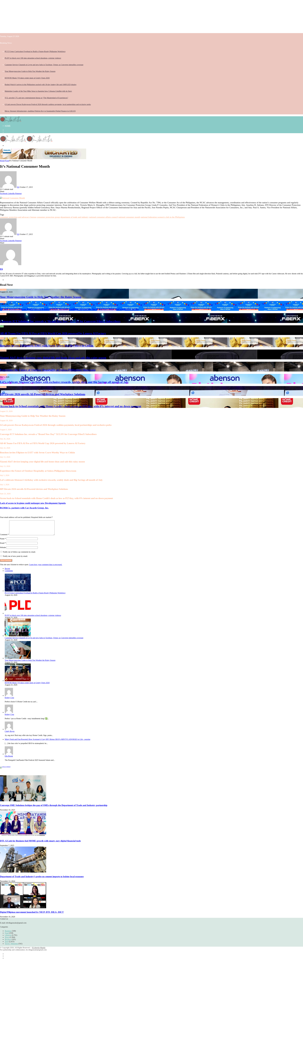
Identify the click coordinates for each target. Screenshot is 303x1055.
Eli (18, 187)
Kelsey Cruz (9, 698)
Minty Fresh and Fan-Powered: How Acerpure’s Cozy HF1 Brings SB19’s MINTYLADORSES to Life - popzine (47, 739)
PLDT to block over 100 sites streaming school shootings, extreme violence (33, 58)
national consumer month (129, 217)
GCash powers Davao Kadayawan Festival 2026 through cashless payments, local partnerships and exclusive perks (48, 104)
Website (3, 547)
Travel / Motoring (11, 944)
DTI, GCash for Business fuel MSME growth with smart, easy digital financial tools (40, 841)
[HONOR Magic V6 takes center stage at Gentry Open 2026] (18, 681)
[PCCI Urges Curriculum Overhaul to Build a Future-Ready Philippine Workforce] (18, 591)
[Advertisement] (71, 16)
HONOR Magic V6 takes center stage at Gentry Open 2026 (27, 78)
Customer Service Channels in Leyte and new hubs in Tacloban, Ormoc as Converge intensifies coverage (44, 65)
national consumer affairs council (103, 217)
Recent (7, 569)
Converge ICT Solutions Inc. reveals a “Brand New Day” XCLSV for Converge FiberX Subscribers (60, 321)
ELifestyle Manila (38, 948)
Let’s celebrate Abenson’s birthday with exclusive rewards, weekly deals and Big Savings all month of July (64, 382)
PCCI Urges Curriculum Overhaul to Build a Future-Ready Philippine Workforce (35, 51)
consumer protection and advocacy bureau (18, 217)
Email (3, 543)
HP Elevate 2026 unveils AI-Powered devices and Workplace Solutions (42, 394)
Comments (9, 571)
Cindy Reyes (9, 731)
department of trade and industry (74, 217)
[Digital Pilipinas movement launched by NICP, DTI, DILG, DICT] (23, 908)
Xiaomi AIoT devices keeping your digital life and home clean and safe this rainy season (53, 357)
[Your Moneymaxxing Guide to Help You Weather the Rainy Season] (18, 658)
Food (7, 161)
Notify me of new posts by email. (15, 556)
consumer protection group (48, 217)
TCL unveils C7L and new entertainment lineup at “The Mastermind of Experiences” (36, 98)
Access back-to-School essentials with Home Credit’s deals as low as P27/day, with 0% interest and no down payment (70, 406)
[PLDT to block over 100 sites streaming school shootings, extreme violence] (18, 613)
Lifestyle (3, 290)
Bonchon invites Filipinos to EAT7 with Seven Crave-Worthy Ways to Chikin (47, 345)
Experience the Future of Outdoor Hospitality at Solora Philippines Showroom (48, 369)
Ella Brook (9, 756)
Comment (4, 535)
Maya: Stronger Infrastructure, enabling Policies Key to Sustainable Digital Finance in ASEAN (40, 111)
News (7, 937)
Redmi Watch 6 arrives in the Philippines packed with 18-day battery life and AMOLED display (40, 85)
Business (8, 931)
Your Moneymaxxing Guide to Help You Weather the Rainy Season (30, 71)
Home (7, 125)
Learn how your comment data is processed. (45, 565)
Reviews (8, 939)
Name (3, 539)
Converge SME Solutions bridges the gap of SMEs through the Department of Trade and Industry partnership (53, 805)
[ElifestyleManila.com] (10, 121)
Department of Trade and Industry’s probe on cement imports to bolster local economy (42, 876)
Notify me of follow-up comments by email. (19, 552)
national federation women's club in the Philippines (163, 217)
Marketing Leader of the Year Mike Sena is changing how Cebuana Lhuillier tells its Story (38, 91)
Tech (2, 326)
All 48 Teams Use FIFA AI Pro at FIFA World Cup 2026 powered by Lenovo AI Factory (53, 333)
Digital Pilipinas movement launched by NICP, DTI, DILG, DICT (32, 912)
